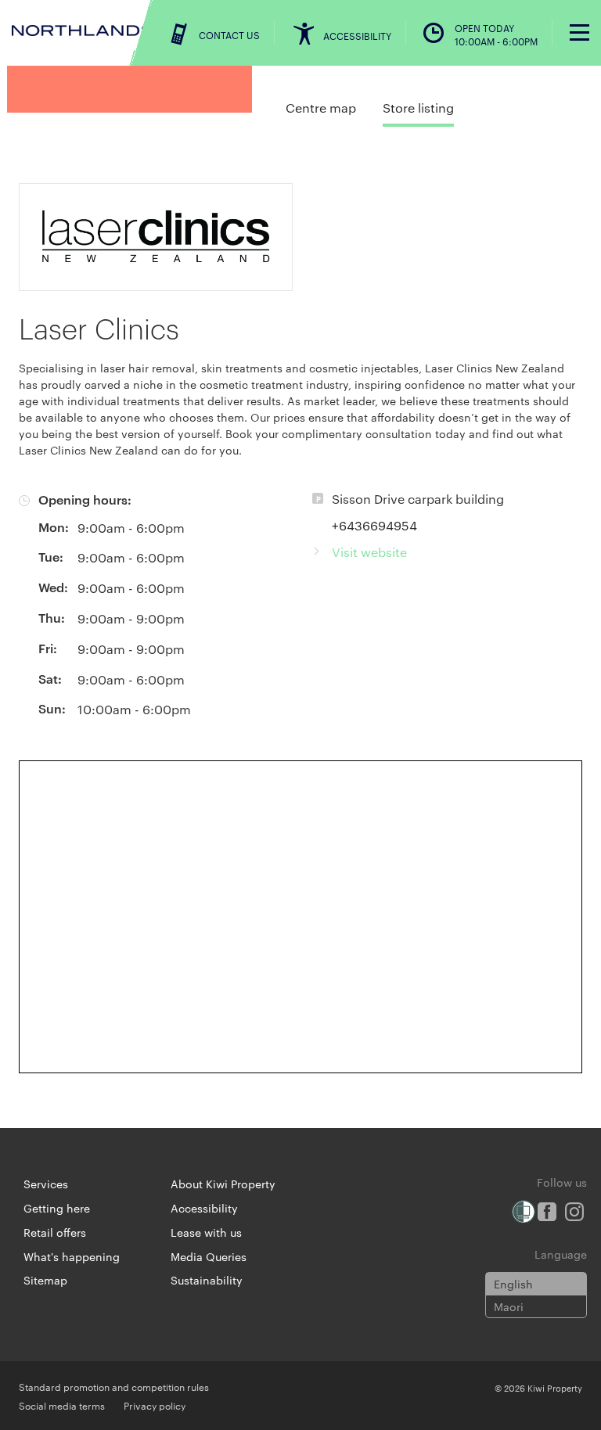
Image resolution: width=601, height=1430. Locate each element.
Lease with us (206, 1232)
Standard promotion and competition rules (114, 1386)
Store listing (418, 107)
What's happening (71, 1256)
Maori (509, 1306)
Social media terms (62, 1405)
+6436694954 (374, 525)
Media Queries (209, 1256)
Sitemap (45, 1280)
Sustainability (207, 1280)
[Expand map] (300, 916)
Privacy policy (154, 1405)
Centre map (321, 107)
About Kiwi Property (223, 1183)
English (513, 1284)
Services (45, 1183)
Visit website (369, 552)
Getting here (56, 1208)
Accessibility (204, 1208)
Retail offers (54, 1232)
